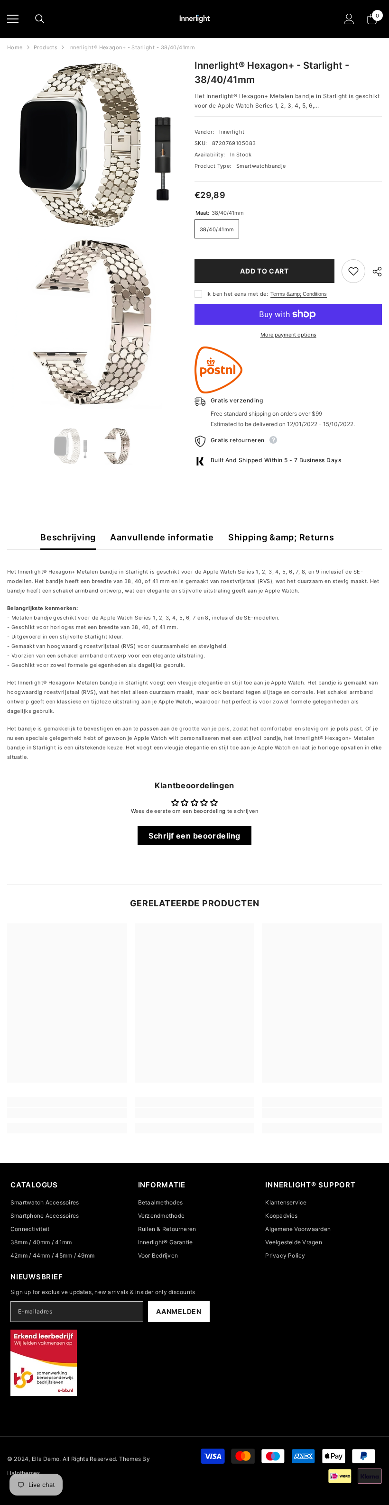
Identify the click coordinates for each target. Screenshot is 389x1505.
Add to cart (264, 271)
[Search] (40, 19)
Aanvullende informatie (162, 537)
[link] (67, 1113)
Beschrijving (68, 537)
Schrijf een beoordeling (194, 835)
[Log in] (349, 19)
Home (15, 47)
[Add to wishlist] (353, 271)
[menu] (13, 19)
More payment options (288, 334)
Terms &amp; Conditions (298, 294)
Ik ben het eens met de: (237, 294)
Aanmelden (178, 1311)
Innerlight (231, 131)
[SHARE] (373, 271)
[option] (70, 446)
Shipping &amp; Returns (281, 537)
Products (46, 47)
